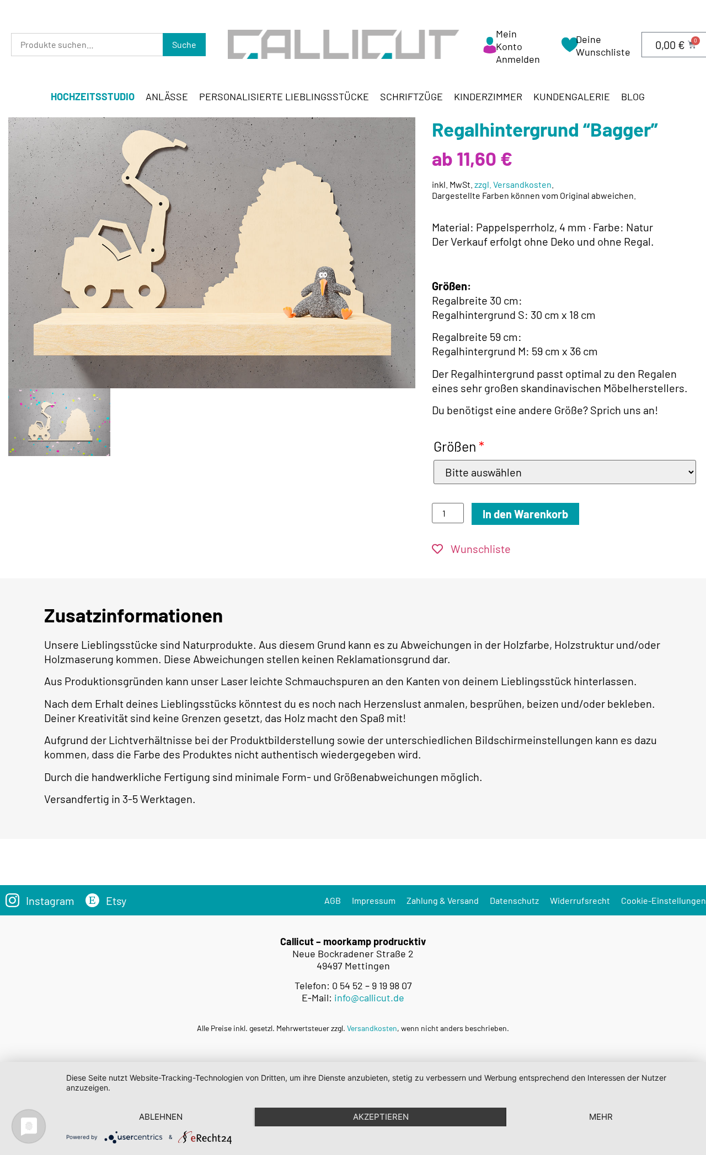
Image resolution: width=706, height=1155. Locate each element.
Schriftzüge (411, 96)
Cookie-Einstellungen (663, 900)
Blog (633, 96)
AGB (332, 900)
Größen (459, 446)
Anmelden (518, 58)
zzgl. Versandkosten (513, 184)
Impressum (373, 900)
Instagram (50, 900)
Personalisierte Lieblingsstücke (284, 96)
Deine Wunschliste (603, 45)
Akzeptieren (381, 1116)
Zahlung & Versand (443, 900)
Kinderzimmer (488, 96)
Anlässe (167, 96)
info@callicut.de (369, 997)
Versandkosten (372, 1028)
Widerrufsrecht (580, 900)
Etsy (116, 900)
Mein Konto (509, 40)
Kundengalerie (571, 96)
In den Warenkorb (525, 513)
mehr (601, 1116)
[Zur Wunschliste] (569, 48)
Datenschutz (514, 900)
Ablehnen (161, 1116)
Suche (184, 44)
